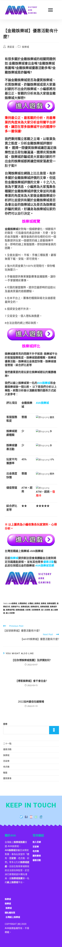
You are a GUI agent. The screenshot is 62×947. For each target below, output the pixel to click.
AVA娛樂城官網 (45, 565)
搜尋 (5, 723)
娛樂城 (25, 46)
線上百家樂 (10, 613)
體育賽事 (7, 778)
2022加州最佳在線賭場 (31, 701)
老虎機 (6, 766)
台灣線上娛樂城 (34, 603)
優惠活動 (7, 749)
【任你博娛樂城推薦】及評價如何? (31, 660)
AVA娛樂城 (12, 603)
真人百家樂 (45, 610)
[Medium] (36, 817)
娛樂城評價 (10, 610)
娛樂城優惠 (51, 603)
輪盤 (5, 772)
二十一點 (7, 743)
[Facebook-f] (26, 817)
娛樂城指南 (25, 606)
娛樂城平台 (15, 606)
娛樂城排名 (35, 606)
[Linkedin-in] (41, 817)
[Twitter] (21, 817)
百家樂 (28, 610)
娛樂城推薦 (44, 606)
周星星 (10, 46)
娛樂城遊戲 (20, 610)
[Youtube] (31, 817)
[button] (51, 10)
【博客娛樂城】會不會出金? (31, 681)
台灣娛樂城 (22, 603)
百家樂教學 (35, 610)
